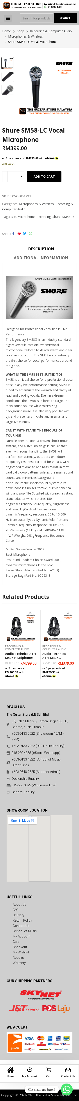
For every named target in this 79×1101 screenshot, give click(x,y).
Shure (56, 217)
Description (41, 248)
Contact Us (68, 1076)
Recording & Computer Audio (17, 647)
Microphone (26, 217)
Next (71, 86)
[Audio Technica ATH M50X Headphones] (21, 626)
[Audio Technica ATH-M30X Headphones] (58, 626)
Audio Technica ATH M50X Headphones (20, 656)
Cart (49, 1076)
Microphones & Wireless (36, 204)
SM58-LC (68, 217)
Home (10, 1076)
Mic (13, 217)
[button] (8, 18)
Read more (35, 675)
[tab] (41, 249)
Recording (43, 217)
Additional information (41, 257)
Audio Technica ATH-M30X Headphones (54, 658)
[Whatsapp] (67, 1089)
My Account (29, 1076)
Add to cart (44, 176)
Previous (20, 86)
